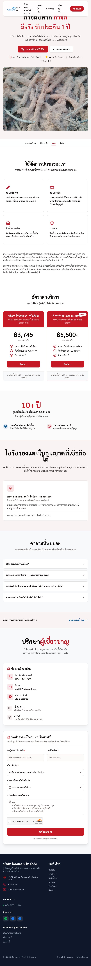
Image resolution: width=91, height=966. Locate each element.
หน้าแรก (18, 9)
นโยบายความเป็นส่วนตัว (12, 933)
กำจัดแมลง (52, 874)
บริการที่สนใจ (13, 765)
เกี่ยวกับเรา (60, 8)
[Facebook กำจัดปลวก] (20, 918)
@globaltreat (22, 698)
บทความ (50, 8)
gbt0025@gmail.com (26, 688)
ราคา (54, 143)
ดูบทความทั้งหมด (76, 620)
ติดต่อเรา (77, 8)
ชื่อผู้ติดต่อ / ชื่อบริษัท (16, 750)
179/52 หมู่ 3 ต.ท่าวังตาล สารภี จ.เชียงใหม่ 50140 (23, 878)
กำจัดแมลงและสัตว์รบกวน (27, 8)
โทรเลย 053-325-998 (34, 49)
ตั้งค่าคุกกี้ (6, 942)
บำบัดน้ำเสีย (39, 8)
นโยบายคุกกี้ (7, 937)
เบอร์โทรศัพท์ (53, 750)
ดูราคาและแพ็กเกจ (61, 49)
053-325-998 (23, 679)
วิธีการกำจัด (44, 143)
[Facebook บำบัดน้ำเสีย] (13, 918)
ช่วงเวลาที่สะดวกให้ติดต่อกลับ (18, 780)
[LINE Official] (6, 918)
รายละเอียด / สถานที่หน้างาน (18, 795)
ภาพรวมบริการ (30, 143)
